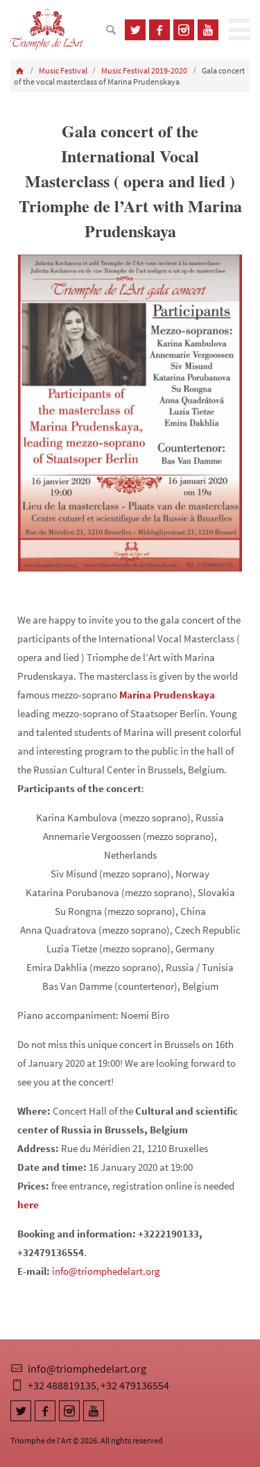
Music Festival (63, 70)
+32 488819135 (62, 1385)
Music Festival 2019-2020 (144, 70)
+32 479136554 (135, 1385)
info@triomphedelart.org (106, 1271)
